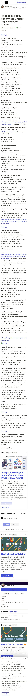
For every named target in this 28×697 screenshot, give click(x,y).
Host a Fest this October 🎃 (13, 644)
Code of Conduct (9, 529)
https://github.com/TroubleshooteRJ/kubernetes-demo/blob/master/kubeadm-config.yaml (14, 221)
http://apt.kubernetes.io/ (9, 132)
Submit (7, 524)
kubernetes (5, 28)
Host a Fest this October (13, 554)
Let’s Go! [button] (5, 694)
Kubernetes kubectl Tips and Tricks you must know (12, 617)
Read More (5, 507)
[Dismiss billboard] (26, 658)
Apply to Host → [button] (7, 576)
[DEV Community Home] (6, 2)
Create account (21, 2)
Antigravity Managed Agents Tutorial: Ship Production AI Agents (12, 475)
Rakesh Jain (8, 6)
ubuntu (12, 28)
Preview (15, 524)
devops (18, 28)
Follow (14, 590)
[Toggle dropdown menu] (25, 452)
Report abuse (19, 529)
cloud (4, 30)
